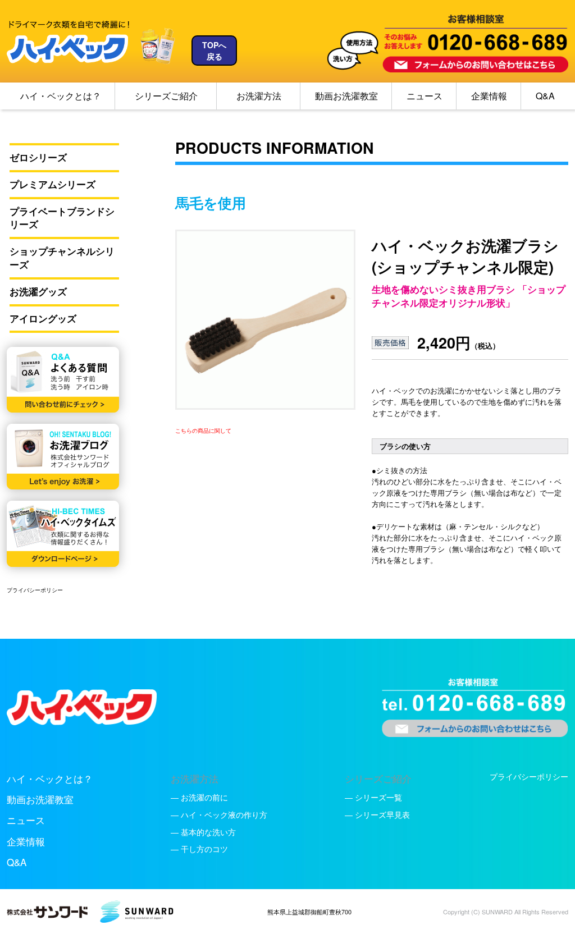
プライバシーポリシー (35, 590)
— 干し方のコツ (199, 848)
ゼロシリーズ (38, 157)
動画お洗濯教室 (346, 95)
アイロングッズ (43, 318)
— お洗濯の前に (199, 797)
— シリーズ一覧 (373, 797)
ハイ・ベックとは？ (60, 95)
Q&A (545, 95)
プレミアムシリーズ (52, 184)
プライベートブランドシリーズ (62, 218)
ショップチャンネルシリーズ (62, 258)
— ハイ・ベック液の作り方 (219, 814)
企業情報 (489, 95)
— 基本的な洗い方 (203, 831)
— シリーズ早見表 (377, 814)
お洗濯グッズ (38, 291)
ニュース (424, 95)
